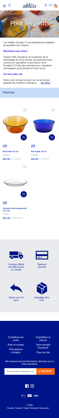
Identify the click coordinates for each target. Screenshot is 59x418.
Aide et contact (16, 344)
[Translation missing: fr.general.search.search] (9, 5)
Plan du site (43, 352)
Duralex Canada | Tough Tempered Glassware (28, 408)
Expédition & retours (43, 339)
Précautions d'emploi (15, 351)
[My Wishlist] (50, 5)
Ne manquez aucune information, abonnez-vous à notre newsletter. (29, 362)
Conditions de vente (16, 339)
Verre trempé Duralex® (43, 346)
